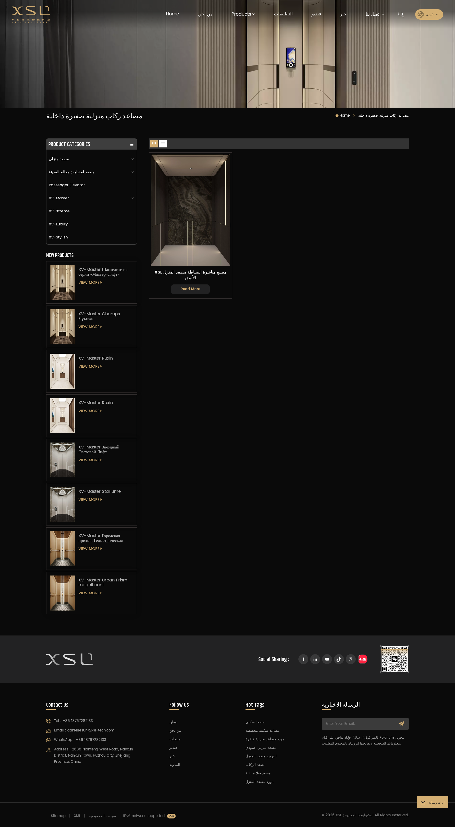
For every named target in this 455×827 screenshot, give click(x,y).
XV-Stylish (58, 237)
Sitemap (58, 816)
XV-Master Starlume (99, 491)
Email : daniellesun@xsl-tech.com (84, 730)
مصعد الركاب (255, 765)
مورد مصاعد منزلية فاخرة (265, 739)
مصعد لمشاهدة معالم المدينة (72, 172)
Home (172, 14)
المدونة (174, 765)
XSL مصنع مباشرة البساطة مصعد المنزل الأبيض (191, 275)
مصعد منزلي (59, 159)
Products (241, 14)
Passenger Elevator (67, 185)
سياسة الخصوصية (102, 816)
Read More (190, 289)
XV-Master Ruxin (95, 358)
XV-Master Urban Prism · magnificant (103, 582)
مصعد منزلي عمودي (261, 748)
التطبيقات (283, 14)
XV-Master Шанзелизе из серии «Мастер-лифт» (102, 272)
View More (89, 282)
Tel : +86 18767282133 (73, 721)
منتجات (175, 739)
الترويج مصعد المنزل (261, 756)
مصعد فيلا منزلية (258, 773)
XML (77, 816)
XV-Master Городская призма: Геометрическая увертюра (100, 538)
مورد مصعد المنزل (259, 782)
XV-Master (59, 198)
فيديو (316, 14)
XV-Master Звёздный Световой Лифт (98, 449)
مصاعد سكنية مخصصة (263, 731)
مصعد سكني (255, 722)
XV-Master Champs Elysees (99, 316)
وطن (173, 722)
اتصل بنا (373, 14)
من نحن (205, 14)
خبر (343, 14)
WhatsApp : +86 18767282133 (80, 740)
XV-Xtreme (59, 211)
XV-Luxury (58, 224)
